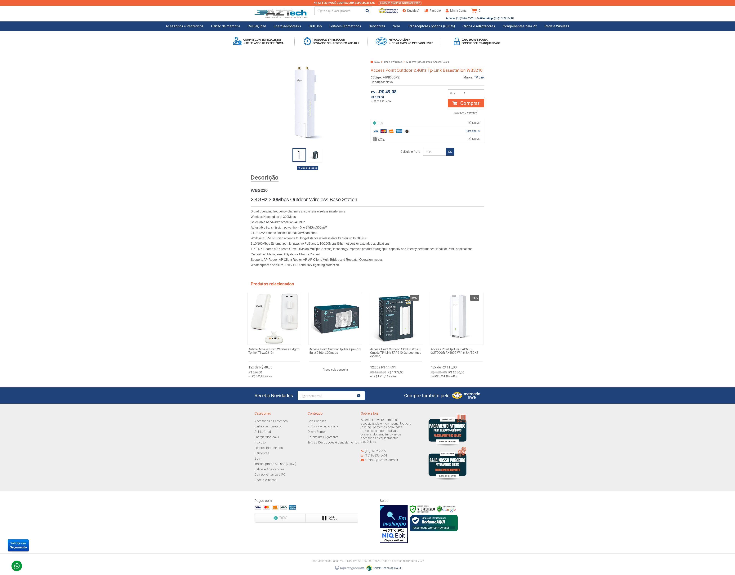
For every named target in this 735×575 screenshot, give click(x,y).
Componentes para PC (270, 474)
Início (377, 61)
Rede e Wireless (393, 61)
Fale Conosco (317, 421)
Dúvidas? (413, 10)
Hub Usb (260, 442)
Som (258, 458)
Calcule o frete (410, 152)
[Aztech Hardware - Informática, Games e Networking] (281, 10)
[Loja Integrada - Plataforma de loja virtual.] (349, 568)
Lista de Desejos (308, 168)
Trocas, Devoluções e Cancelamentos (333, 442)
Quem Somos (317, 432)
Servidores (262, 453)
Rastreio (435, 10)
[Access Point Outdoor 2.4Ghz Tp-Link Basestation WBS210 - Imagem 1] (299, 155)
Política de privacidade (323, 426)
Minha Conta (458, 10)
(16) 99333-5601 (376, 455)
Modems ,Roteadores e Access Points (427, 61)
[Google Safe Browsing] (446, 509)
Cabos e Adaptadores (269, 469)
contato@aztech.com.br (381, 460)
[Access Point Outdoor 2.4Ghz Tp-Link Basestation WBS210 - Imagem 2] (315, 155)
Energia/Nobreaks (267, 437)
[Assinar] (360, 395)
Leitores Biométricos (269, 448)
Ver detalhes (274, 336)
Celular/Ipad (263, 432)
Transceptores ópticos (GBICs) (275, 464)
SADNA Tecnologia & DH (387, 567)
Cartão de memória (268, 426)
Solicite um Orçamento (323, 437)
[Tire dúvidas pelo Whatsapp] (16, 566)
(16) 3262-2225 (375, 451)
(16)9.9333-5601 (496, 18)
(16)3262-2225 (461, 18)
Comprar (469, 103)
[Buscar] (367, 11)
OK (450, 152)
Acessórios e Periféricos (271, 421)
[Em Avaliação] (394, 524)
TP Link (479, 77)
